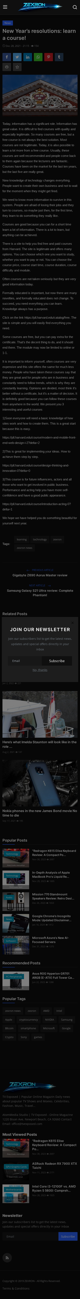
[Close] (72, 622)
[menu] (5, 7)
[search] (75, 7)
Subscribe (57, 661)
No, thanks (40, 670)
